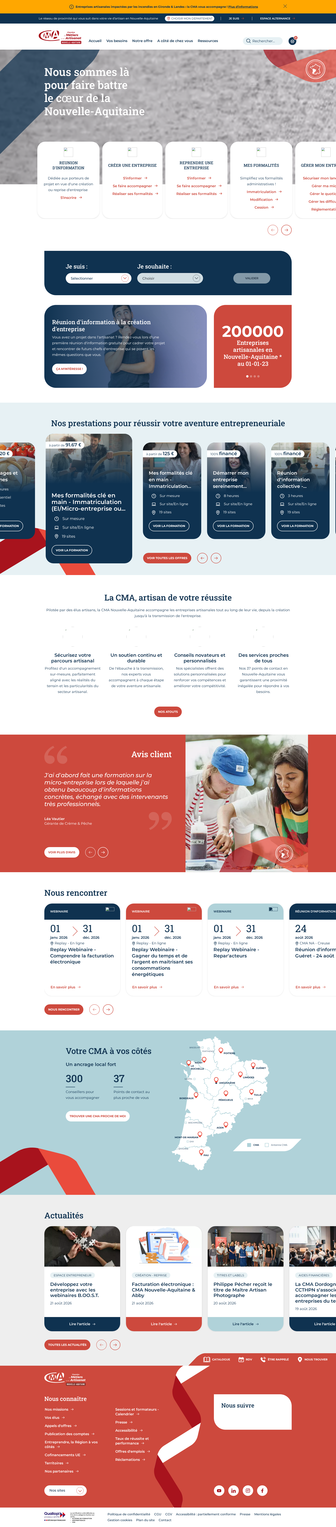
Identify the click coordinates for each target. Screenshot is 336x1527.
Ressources (208, 41)
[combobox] (98, 278)
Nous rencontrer (64, 1009)
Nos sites (57, 1490)
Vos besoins (116, 41)
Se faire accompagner (132, 186)
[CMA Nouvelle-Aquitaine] (63, 37)
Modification (261, 200)
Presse (245, 1514)
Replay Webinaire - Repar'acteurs (236, 953)
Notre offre (142, 41)
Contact (165, 1520)
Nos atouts (168, 712)
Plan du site (145, 1520)
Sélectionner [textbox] (82, 278)
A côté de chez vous (175, 41)
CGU (157, 1514)
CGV (168, 1514)
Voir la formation (74, 551)
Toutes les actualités (67, 1345)
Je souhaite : (154, 266)
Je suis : (76, 266)
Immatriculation (261, 192)
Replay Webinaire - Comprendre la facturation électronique (82, 956)
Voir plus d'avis (61, 852)
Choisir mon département (192, 18)
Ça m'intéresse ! (69, 369)
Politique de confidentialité (129, 1514)
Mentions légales (267, 1514)
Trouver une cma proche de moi (98, 1116)
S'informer (132, 178)
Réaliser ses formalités (132, 194)
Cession (261, 207)
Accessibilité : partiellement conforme (206, 1514)
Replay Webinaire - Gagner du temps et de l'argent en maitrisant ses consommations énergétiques (162, 962)
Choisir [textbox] (148, 278)
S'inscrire (68, 198)
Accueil (95, 41)
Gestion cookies (120, 1520)
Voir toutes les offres (167, 558)
